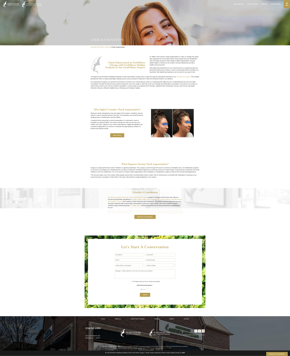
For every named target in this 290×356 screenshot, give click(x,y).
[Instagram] (195, 331)
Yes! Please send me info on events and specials (146, 281)
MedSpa (157, 319)
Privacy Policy (201, 334)
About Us (118, 319)
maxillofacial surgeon (183, 76)
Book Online (276, 4)
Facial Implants (165, 199)
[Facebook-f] (199, 331)
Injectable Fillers (176, 199)
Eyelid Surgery (142, 199)
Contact (264, 4)
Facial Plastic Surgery (103, 47)
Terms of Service (192, 334)
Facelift (134, 199)
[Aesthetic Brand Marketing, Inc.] (183, 352)
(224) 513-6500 (252, 4)
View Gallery (239, 4)
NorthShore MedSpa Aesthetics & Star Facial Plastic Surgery (127, 197)
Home (92, 47)
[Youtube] (203, 331)
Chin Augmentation (153, 199)
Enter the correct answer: (145, 285)
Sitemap (185, 334)
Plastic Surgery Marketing (153, 352)
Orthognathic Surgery (115, 201)
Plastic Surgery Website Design (171, 352)
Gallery (172, 319)
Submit (145, 294)
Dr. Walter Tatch (135, 205)
